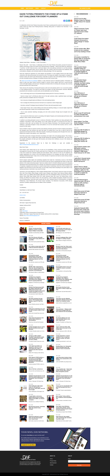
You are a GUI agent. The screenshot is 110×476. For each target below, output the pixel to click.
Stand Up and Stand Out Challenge (29, 80)
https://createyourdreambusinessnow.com (29, 144)
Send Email (25, 211)
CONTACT (43, 8)
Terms (51, 458)
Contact (51, 465)
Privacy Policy (53, 460)
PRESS (37, 8)
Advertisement (53, 462)
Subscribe (79, 465)
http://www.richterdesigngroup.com (31, 215)
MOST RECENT (29, 8)
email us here (23, 195)
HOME (22, 8)
